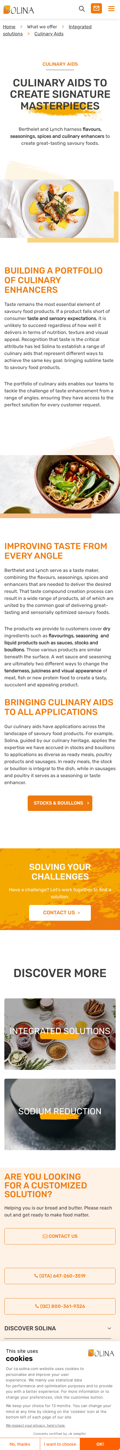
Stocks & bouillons (59, 803)
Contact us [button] (59, 912)
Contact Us (62, 1236)
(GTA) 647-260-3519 (62, 1276)
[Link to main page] (20, 9)
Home (9, 26)
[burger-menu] (109, 8)
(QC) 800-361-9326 (62, 1306)
